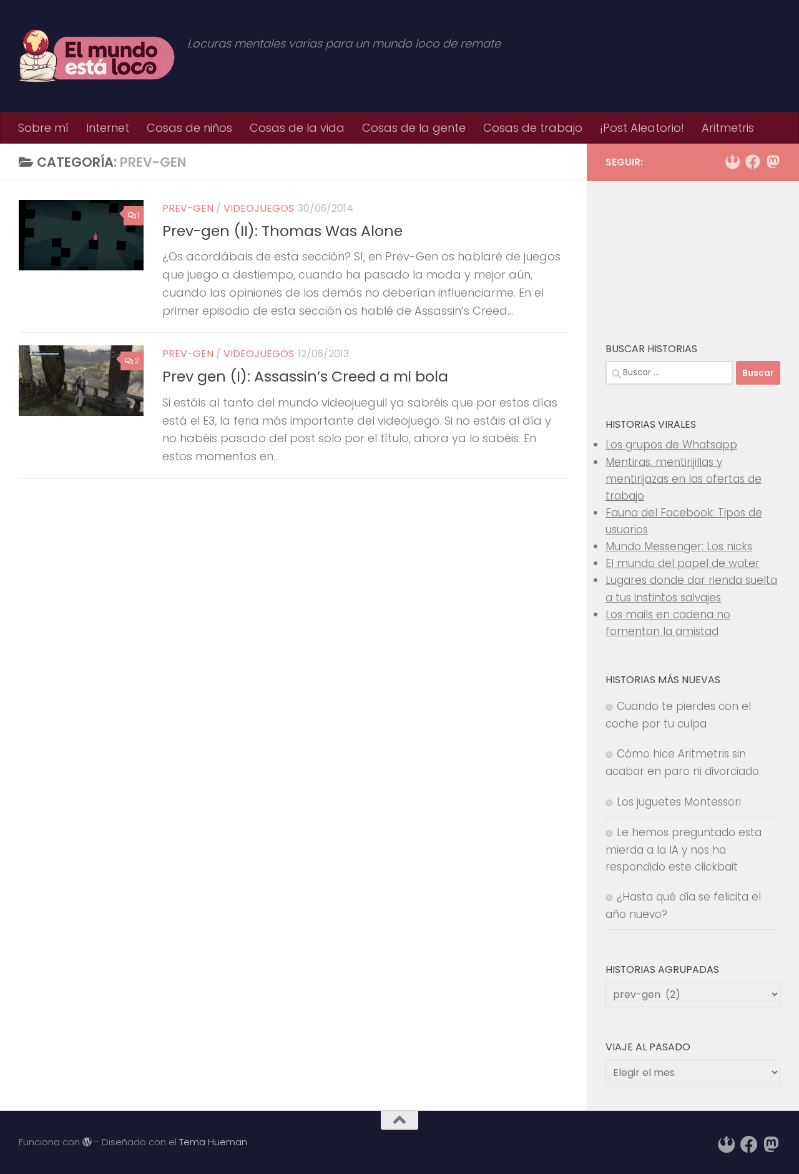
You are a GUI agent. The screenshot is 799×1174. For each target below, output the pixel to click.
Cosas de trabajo (532, 128)
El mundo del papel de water (682, 563)
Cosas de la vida (297, 128)
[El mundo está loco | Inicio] (97, 56)
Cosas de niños (189, 128)
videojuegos (258, 208)
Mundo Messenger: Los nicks (678, 546)
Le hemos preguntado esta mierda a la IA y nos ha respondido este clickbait (683, 849)
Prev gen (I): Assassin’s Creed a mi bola (305, 376)
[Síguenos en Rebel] (732, 161)
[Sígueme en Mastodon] (772, 161)
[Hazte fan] (752, 161)
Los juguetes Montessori (679, 801)
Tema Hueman (213, 1141)
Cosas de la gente (414, 128)
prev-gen (187, 208)
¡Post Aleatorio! (642, 128)
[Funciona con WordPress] (87, 1142)
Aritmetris (728, 128)
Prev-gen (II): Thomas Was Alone (282, 230)
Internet (107, 128)
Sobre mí (43, 128)
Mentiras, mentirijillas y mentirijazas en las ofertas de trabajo (683, 479)
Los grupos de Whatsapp (671, 444)
